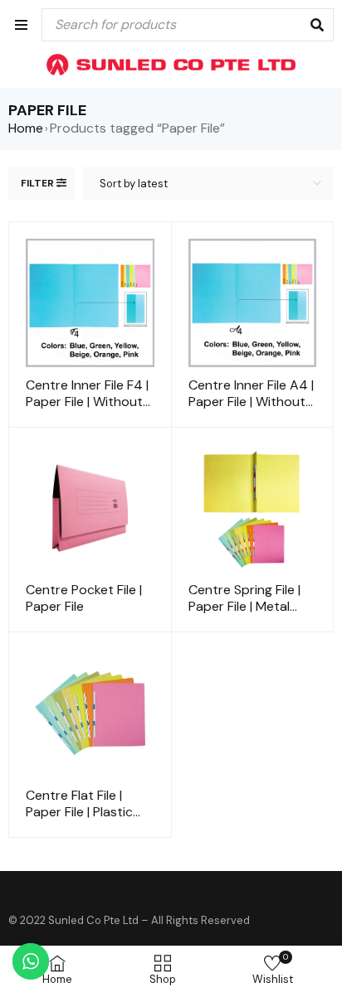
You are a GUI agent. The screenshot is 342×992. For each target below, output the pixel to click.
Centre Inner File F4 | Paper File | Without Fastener (87, 401)
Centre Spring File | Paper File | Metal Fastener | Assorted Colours (248, 614)
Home (25, 128)
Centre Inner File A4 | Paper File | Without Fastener (251, 401)
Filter (37, 183)
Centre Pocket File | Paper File (84, 598)
